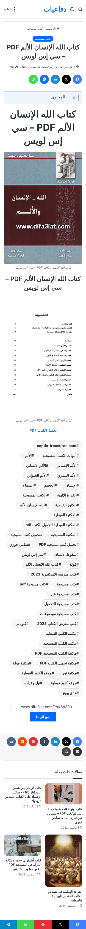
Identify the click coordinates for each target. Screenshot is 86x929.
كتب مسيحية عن (63, 594)
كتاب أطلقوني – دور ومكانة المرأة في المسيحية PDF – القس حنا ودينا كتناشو (23, 864)
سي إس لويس (33, 554)
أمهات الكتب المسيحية (59, 455)
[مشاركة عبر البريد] (77, 751)
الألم (28, 455)
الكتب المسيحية (34, 495)
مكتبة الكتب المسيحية (59, 643)
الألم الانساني (36, 465)
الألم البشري (66, 475)
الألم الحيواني (37, 475)
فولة (72, 564)
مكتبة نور (69, 673)
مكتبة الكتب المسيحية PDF (55, 653)
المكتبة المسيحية (63, 534)
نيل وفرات (32, 683)
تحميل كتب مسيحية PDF (57, 544)
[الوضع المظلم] (72, 11)
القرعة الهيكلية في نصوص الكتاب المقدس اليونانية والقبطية (65, 895)
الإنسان (70, 485)
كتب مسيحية (35, 28)
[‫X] (66, 79)
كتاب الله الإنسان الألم (42, 564)
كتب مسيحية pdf (33, 584)
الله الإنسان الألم (32, 505)
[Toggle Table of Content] (72, 98)
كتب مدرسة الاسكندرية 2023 (53, 574)
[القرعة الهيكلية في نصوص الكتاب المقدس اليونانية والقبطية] (64, 861)
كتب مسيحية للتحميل (60, 603)
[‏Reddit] (22, 741)
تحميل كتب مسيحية (25, 534)
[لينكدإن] (55, 79)
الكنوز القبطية (65, 505)
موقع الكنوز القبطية (37, 673)
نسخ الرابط (43, 717)
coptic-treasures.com (56, 445)
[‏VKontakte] (11, 741)
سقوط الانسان (65, 554)
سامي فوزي (18, 544)
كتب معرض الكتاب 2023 (56, 623)
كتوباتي (21, 623)
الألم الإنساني (66, 465)
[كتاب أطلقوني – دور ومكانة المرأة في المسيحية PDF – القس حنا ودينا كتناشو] (22, 845)
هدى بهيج (69, 692)
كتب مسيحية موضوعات (58, 613)
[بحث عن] (80, 11)
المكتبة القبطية (65, 515)
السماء (28, 485)
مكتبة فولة (21, 663)
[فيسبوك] (77, 79)
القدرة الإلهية (66, 495)
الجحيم (49, 485)
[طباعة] (66, 751)
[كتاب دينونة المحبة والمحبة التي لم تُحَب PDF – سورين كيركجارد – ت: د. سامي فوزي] (64, 793)
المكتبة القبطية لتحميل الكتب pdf (50, 524)
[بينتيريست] (33, 741)
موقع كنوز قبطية (63, 683)
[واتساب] (33, 79)
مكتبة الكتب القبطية (61, 633)
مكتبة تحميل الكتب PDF (58, 663)
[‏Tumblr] (44, 741)
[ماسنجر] (44, 79)
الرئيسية (51, 28)
